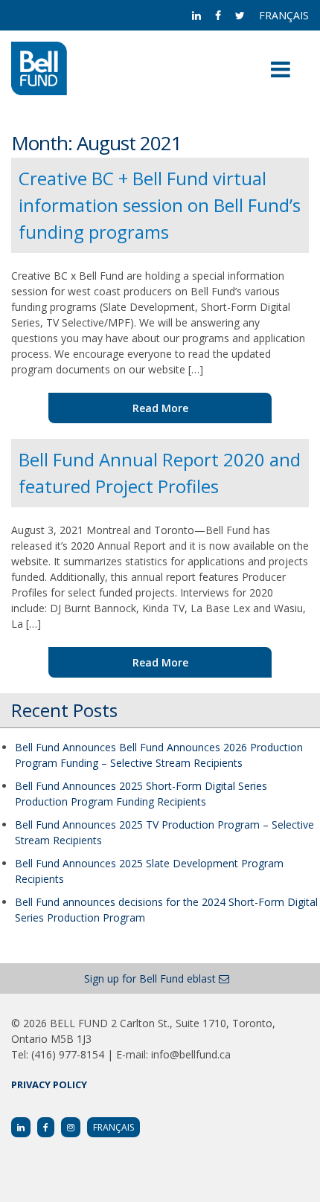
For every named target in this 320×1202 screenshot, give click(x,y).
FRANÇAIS (284, 15)
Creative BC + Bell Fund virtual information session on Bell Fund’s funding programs (160, 205)
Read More (160, 408)
